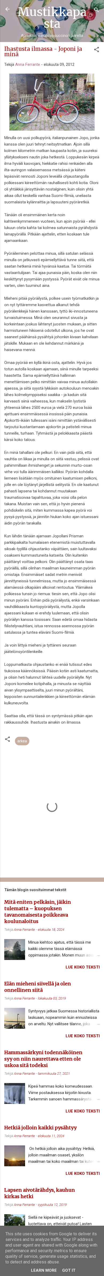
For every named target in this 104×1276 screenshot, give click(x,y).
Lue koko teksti (83, 967)
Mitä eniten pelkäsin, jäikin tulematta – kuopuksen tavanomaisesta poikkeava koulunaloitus (37, 911)
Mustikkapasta (52, 17)
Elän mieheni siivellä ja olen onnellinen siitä (37, 987)
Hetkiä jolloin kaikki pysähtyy (40, 1128)
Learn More (44, 1270)
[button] (96, 50)
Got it (68, 1270)
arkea (22, 741)
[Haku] (96, 11)
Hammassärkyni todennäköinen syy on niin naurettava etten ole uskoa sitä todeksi (43, 1058)
